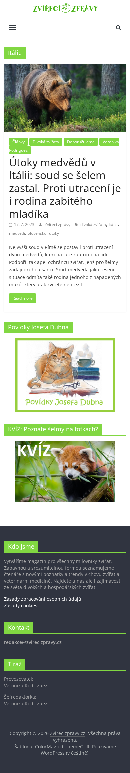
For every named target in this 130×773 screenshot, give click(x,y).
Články (18, 142)
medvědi (17, 233)
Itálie (113, 224)
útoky (54, 233)
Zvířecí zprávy (58, 224)
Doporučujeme (81, 142)
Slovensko (37, 233)
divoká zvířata (93, 224)
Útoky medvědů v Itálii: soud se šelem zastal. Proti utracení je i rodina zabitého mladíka (65, 188)
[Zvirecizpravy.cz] (65, 7)
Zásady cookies (20, 605)
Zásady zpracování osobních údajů (42, 599)
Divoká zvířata (46, 142)
